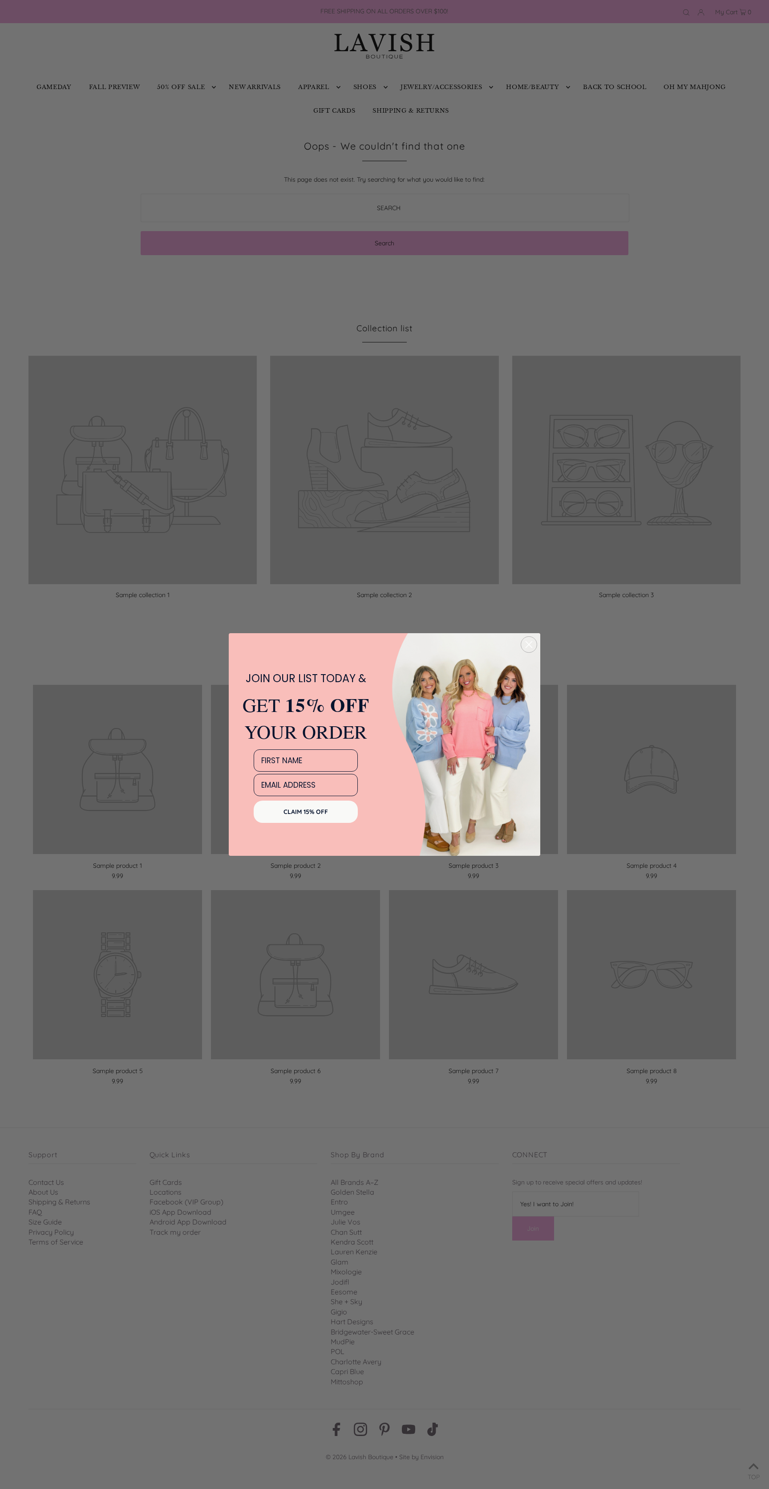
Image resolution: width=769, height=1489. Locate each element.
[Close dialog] (529, 644)
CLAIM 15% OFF (305, 812)
